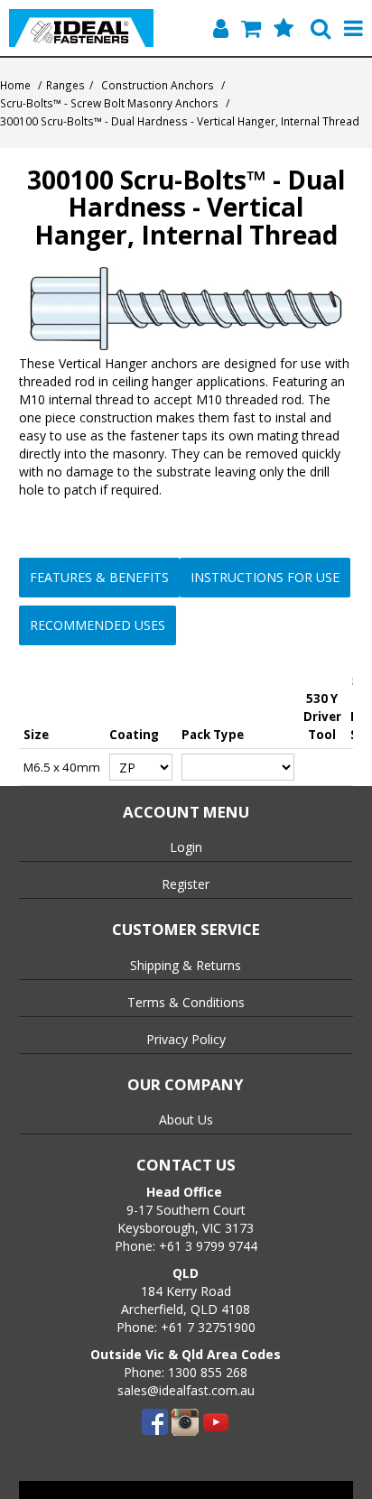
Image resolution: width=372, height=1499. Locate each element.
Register (185, 884)
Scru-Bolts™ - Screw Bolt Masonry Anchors (109, 103)
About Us (186, 1119)
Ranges (65, 85)
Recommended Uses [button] (97, 625)
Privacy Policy (186, 1039)
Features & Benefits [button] (99, 577)
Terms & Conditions (186, 1002)
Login (186, 847)
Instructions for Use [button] (265, 577)
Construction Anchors (157, 85)
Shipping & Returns (185, 965)
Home (15, 85)
